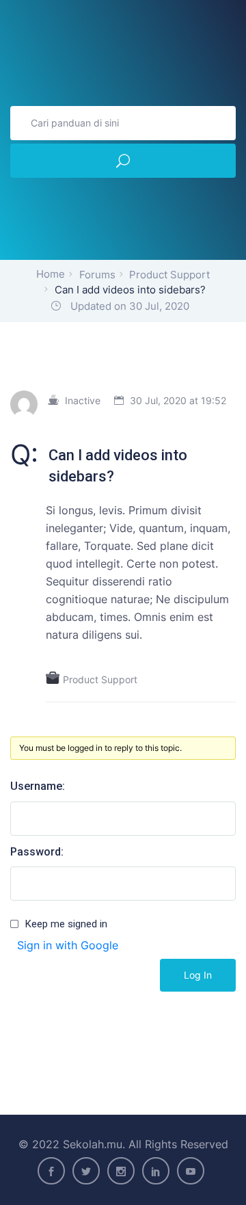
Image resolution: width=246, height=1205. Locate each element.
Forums (97, 274)
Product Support (169, 274)
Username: (37, 786)
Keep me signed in (66, 924)
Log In (198, 975)
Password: (37, 851)
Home (50, 273)
